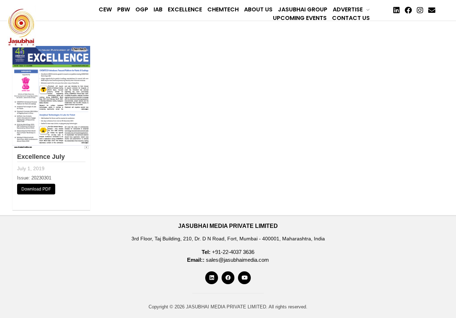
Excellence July (41, 156)
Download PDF (36, 189)
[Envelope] (432, 10)
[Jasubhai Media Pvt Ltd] (21, 26)
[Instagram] (420, 10)
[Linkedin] (396, 10)
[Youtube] (244, 277)
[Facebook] (408, 10)
